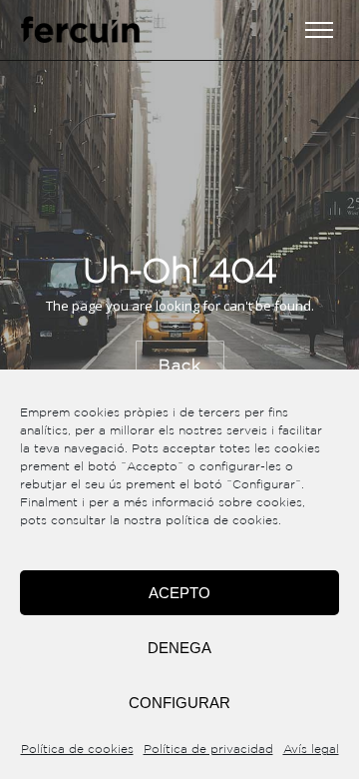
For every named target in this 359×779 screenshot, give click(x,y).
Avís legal (311, 749)
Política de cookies (77, 749)
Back (179, 366)
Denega (179, 647)
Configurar (179, 702)
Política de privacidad (208, 749)
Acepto (179, 592)
